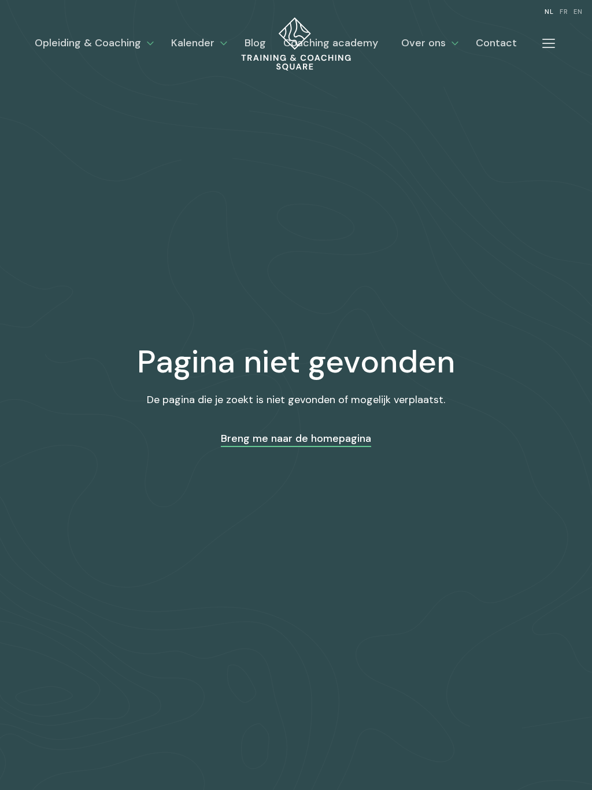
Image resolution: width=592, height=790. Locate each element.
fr (564, 12)
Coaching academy (330, 43)
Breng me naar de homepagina (296, 438)
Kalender (192, 43)
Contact (496, 43)
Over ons (423, 43)
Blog (255, 43)
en (578, 12)
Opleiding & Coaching (88, 43)
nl (549, 12)
